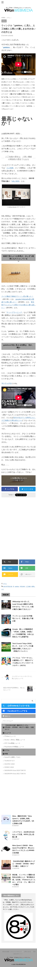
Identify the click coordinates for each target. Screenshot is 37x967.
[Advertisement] (18, 514)
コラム (5, 583)
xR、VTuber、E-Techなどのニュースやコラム (18, 957)
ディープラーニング (14, 312)
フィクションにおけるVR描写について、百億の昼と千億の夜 (22, 618)
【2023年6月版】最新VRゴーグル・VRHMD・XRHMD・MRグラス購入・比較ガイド (19, 727)
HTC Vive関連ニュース (12, 743)
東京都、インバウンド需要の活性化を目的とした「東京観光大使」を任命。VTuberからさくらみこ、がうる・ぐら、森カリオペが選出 (23, 879)
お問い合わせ (27, 951)
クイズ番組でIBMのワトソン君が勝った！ (17, 296)
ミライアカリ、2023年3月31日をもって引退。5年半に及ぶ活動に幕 (23, 834)
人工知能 (10, 167)
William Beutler (13, 207)
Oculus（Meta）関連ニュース (14, 740)
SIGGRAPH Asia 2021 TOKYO (15, 773)
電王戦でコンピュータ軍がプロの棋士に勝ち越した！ (18, 305)
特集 (6, 753)
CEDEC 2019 (9, 767)
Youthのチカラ (9, 760)
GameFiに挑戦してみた (12, 757)
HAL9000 (22, 586)
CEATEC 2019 (9, 764)
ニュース (8, 733)
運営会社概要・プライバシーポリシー (12, 951)
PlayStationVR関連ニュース (14, 747)
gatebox (17, 586)
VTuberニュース (10, 736)
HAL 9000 (15, 181)
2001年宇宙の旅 (7, 586)
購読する (7, 716)
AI (13, 586)
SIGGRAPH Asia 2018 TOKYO (15, 770)
